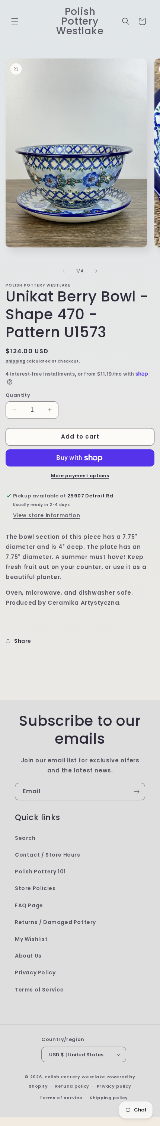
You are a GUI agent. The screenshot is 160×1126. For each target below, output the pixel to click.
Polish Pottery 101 (40, 871)
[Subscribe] (136, 791)
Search (25, 838)
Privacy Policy (35, 972)
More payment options (80, 475)
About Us (28, 955)
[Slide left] (63, 271)
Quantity (18, 395)
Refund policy (72, 1086)
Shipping (16, 361)
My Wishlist (31, 939)
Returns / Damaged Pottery (55, 922)
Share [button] (22, 641)
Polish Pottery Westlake (75, 1077)
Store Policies (35, 888)
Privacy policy (114, 1086)
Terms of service (60, 1098)
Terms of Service (39, 989)
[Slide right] (96, 271)
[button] (15, 21)
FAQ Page (29, 905)
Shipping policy (109, 1098)
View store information (46, 515)
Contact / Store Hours (47, 854)
